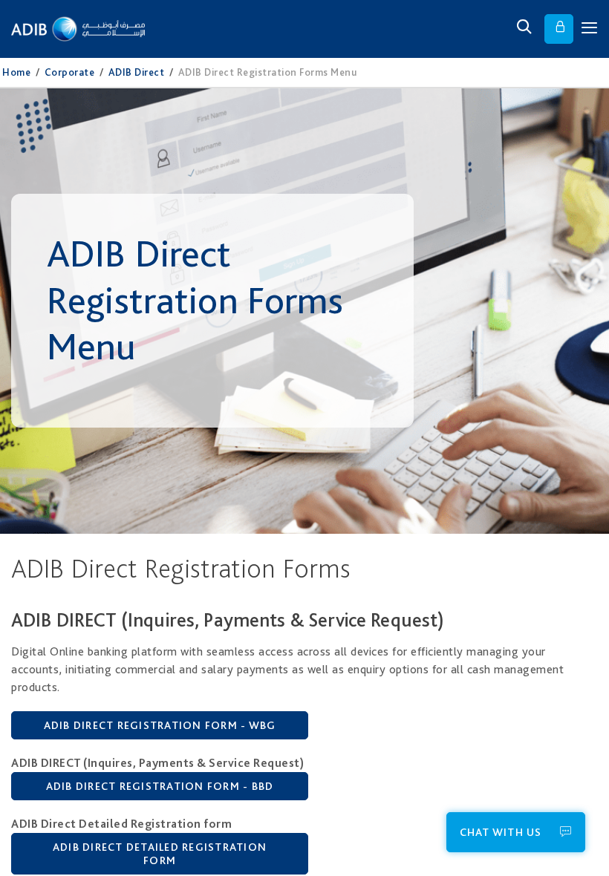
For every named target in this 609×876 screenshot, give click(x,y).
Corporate (70, 72)
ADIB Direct (136, 72)
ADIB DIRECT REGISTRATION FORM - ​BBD (160, 786)
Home (16, 72)
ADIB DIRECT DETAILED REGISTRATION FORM (160, 853)
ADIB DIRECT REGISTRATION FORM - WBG (160, 725)
